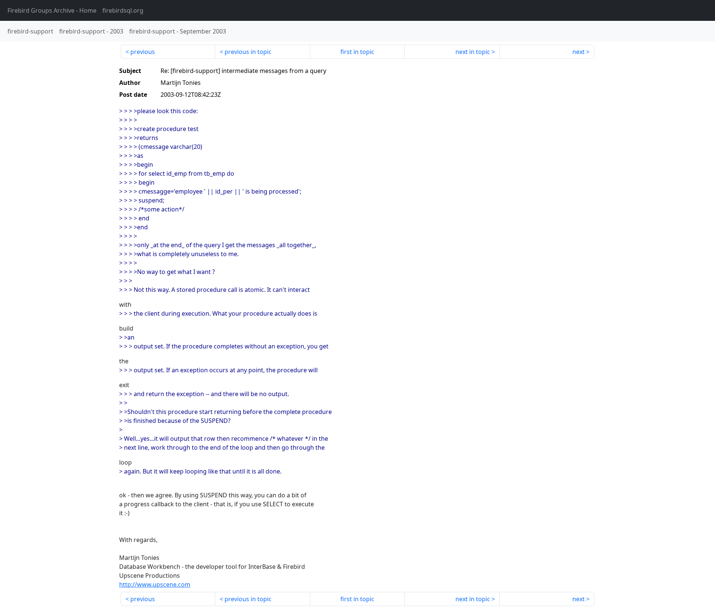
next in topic (472, 52)
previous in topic (248, 52)
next (578, 52)
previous (142, 52)
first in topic (357, 52)
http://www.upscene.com (154, 584)
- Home (51, 10)
